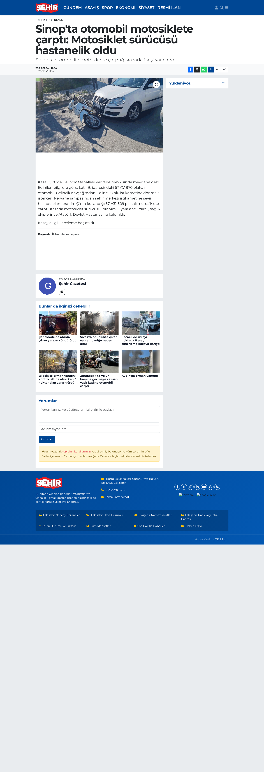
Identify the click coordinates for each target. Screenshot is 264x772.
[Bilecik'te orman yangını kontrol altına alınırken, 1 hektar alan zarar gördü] (58, 361)
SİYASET (146, 7)
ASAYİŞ (92, 7)
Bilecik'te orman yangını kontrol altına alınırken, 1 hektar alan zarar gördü (57, 379)
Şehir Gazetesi (72, 283)
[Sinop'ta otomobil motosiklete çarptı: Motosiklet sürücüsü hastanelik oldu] (99, 115)
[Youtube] (204, 487)
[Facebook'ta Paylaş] (190, 69)
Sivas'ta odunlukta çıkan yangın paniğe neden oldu (98, 340)
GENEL (58, 20)
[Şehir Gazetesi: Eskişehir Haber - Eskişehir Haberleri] (47, 8)
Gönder (47, 439)
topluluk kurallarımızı (76, 451)
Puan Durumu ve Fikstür (59, 526)
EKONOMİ (125, 7)
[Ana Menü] (226, 7)
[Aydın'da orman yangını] (141, 361)
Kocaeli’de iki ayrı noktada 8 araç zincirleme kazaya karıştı (141, 340)
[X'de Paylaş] (197, 69)
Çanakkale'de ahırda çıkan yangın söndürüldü (58, 338)
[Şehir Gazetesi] (47, 286)
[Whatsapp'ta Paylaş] (204, 69)
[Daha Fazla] (211, 69)
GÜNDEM (72, 7)
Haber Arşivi (194, 526)
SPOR (107, 7)
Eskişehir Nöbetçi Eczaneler (61, 515)
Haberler (43, 20)
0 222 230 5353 (115, 490)
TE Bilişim (221, 539)
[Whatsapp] (211, 487)
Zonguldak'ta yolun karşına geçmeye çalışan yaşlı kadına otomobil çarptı (99, 381)
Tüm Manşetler (100, 526)
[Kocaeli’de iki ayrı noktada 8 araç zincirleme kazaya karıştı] (141, 323)
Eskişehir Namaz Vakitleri (155, 515)
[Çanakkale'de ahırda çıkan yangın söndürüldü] (58, 323)
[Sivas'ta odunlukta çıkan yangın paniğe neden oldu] (99, 323)
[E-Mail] (62, 292)
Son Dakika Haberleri (151, 526)
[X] (184, 487)
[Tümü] (223, 83)
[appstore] (186, 495)
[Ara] (222, 7)
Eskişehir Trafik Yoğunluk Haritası (200, 517)
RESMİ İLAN (169, 7)
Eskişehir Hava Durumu (107, 515)
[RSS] (217, 487)
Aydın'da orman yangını (140, 375)
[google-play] (206, 495)
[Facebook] (177, 487)
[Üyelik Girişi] (216, 7)
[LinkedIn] (197, 487)
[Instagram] (191, 487)
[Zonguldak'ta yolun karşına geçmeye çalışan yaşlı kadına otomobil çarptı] (99, 361)
